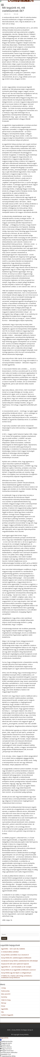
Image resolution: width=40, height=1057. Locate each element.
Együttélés (4, 1009)
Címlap (3, 988)
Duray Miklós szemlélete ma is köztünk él (15, 955)
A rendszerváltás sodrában (10, 952)
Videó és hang (5, 1000)
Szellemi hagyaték (7, 1015)
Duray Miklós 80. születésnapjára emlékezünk (16, 958)
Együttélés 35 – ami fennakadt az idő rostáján (16, 967)
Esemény (4, 997)
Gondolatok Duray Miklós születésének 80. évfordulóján (19, 961)
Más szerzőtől (5, 994)
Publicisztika (5, 991)
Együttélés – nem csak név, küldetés (13, 949)
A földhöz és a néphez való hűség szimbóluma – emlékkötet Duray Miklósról (17, 976)
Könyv (3, 1006)
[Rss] (20, 1032)
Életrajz (3, 1003)
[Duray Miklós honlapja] (20, 1)
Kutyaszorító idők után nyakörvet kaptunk (15, 964)
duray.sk (30, 1030)
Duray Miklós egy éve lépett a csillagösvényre (16, 973)
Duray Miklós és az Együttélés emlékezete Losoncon (18, 970)
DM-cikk (16, 14)
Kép (2, 1012)
